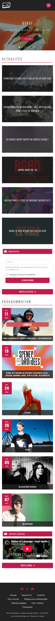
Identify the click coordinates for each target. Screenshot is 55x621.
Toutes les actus (26, 291)
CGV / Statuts (37, 603)
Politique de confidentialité (35, 599)
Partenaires (27, 607)
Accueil (13, 595)
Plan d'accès (13, 599)
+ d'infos (27, 39)
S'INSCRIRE (27, 280)
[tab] (19, 47)
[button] (49, 5)
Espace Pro (27, 595)
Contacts (41, 595)
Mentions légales (19, 603)
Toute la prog (26, 565)
